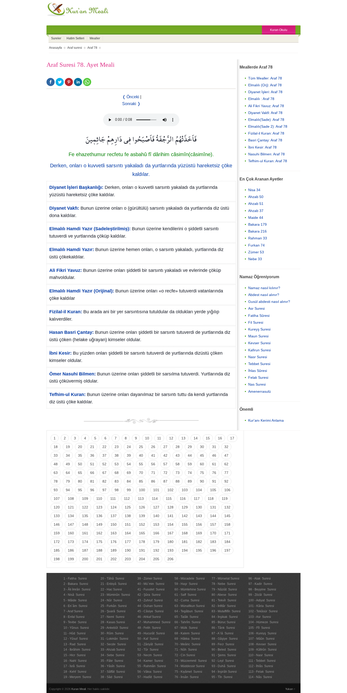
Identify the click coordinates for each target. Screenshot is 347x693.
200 (85, 559)
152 (142, 524)
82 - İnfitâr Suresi (224, 606)
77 (226, 473)
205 (156, 559)
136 (99, 516)
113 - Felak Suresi (261, 671)
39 (129, 455)
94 (68, 490)
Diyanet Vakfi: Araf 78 (265, 113)
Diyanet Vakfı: (64, 208)
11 (159, 438)
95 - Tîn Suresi (222, 677)
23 (117, 447)
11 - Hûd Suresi (75, 633)
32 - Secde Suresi (113, 644)
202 (114, 559)
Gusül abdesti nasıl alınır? (269, 302)
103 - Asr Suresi (259, 617)
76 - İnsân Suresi (187, 677)
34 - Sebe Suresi (112, 655)
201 (99, 559)
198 (57, 559)
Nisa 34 (254, 190)
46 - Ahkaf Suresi (149, 617)
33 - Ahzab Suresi (113, 649)
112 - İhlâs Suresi (260, 666)
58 (178, 464)
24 (129, 447)
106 (227, 490)
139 (142, 516)
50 (80, 464)
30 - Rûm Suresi (112, 633)
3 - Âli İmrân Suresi (77, 589)
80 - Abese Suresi (224, 595)
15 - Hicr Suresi (75, 655)
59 (190, 464)
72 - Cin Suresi (185, 655)
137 (114, 516)
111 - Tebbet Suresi (262, 661)
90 (202, 481)
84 (129, 481)
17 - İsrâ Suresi (74, 666)
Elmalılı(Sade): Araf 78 (266, 120)
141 (170, 516)
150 (114, 524)
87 (165, 481)
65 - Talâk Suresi (186, 617)
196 (213, 550)
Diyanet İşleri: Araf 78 (265, 92)
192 (156, 550)
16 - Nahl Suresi (75, 661)
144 (213, 516)
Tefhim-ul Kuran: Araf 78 (267, 161)
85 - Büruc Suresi (223, 622)
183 (213, 542)
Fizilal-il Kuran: (65, 311)
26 (153, 447)
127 (156, 507)
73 (178, 473)
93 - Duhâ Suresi (224, 666)
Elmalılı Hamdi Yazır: (71, 249)
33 (56, 455)
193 (170, 550)
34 (68, 455)
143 (199, 516)
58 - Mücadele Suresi (190, 578)
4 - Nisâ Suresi (74, 595)
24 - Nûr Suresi (111, 600)
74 (190, 473)
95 (80, 490)
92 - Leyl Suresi (223, 661)
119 (225, 499)
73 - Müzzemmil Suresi (191, 661)
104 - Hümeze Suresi (263, 622)
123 (99, 507)
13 (183, 438)
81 (92, 481)
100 (142, 490)
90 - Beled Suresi (224, 649)
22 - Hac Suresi (111, 589)
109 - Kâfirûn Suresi (262, 649)
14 (196, 438)
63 (56, 473)
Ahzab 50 (255, 197)
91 (214, 481)
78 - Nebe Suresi (224, 584)
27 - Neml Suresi (112, 617)
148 (85, 524)
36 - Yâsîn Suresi (113, 666)
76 (214, 473)
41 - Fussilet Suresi (151, 589)
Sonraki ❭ (131, 104)
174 (85, 542)
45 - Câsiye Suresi (150, 611)
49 (68, 464)
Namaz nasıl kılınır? (264, 288)
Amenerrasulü (259, 391)
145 (227, 516)
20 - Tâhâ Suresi (112, 578)
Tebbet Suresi (259, 364)
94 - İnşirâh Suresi (224, 671)
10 (147, 438)
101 (156, 490)
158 (227, 524)
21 (92, 447)
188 (99, 550)
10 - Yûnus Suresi (76, 628)
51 (92, 464)
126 (142, 507)
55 (141, 464)
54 (129, 464)
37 (104, 455)
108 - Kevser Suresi (262, 644)
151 (128, 524)
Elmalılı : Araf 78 (261, 99)
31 (214, 447)
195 (199, 550)
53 (117, 464)
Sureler (56, 38)
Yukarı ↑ (290, 688)
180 (170, 542)
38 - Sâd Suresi (112, 677)
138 (128, 516)
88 (178, 481)
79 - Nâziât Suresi (224, 589)
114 (155, 499)
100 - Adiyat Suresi (261, 600)
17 (232, 438)
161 (85, 533)
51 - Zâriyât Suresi (150, 644)
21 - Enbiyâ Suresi (114, 584)
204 (142, 559)
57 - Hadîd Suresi (149, 677)
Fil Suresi (255, 322)
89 (190, 481)
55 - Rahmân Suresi (151, 666)
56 (153, 464)
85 (141, 481)
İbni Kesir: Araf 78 (262, 147)
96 (92, 490)
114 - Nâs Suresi (260, 677)
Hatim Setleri (75, 38)
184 (227, 542)
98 (117, 490)
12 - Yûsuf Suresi (76, 638)
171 (227, 533)
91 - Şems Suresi (224, 655)
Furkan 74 (256, 245)
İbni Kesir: (60, 353)
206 (170, 559)
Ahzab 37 (255, 211)
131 (213, 507)
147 (71, 524)
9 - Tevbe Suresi (75, 622)
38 (117, 455)
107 (57, 499)
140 (156, 516)
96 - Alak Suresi (259, 578)
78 (56, 481)
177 (128, 542)
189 (114, 550)
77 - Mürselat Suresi (225, 578)
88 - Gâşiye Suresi (225, 638)
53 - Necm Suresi (149, 655)
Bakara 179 (257, 224)
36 (92, 455)
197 (227, 550)
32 (226, 447)
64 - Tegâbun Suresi (189, 611)
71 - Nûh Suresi (186, 649)
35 (80, 455)
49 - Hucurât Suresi (151, 633)
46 (214, 455)
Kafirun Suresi (259, 350)
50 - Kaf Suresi (148, 638)
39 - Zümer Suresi (149, 578)
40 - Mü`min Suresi (150, 584)
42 (165, 455)
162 (99, 533)
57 (165, 464)
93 (56, 490)
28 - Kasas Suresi (113, 622)
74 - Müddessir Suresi (190, 666)
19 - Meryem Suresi (77, 677)
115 (169, 499)
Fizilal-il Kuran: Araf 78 (266, 133)
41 (153, 455)
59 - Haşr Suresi (186, 584)
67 (104, 473)
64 (68, 473)
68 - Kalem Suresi (187, 633)
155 (185, 524)
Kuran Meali (78, 688)
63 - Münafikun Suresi (190, 606)
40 (141, 455)
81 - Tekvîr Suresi (224, 600)
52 (104, 464)
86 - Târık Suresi (223, 628)
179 (156, 542)
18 (56, 447)
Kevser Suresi (259, 343)
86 (153, 481)
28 (178, 447)
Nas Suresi (257, 384)
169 (199, 533)
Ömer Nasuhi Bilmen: (72, 373)
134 (71, 516)
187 (85, 550)
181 (185, 542)
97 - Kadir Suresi (260, 584)
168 (185, 533)
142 (185, 516)
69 (129, 473)
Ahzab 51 (255, 204)
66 (92, 473)
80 (80, 481)
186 (71, 550)
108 (71, 499)
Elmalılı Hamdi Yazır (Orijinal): (81, 290)
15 (208, 438)
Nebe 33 (255, 259)
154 (170, 524)
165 (142, 533)
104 (199, 490)
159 (57, 533)
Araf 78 (92, 48)
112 (127, 499)
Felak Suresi (258, 377)
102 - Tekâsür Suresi (263, 611)
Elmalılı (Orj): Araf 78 (265, 85)
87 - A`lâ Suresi (222, 633)
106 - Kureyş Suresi (262, 633)
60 (202, 464)
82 (104, 481)
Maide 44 (255, 218)
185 (57, 550)
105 (213, 490)
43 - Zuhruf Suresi (150, 600)
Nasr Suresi (257, 357)
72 (165, 473)
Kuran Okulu (278, 30)
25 (141, 447)
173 (71, 542)
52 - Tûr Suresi (148, 649)
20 (80, 447)
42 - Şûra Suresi (149, 595)
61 (214, 464)
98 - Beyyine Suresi (262, 589)
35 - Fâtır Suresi (112, 661)
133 (57, 516)
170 (213, 533)
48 (56, 464)
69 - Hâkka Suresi (187, 638)
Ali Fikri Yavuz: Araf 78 (266, 106)
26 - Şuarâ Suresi (113, 611)
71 (153, 473)
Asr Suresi (256, 308)
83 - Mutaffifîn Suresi (226, 611)
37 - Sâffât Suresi (113, 671)
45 (202, 455)
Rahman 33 (257, 238)
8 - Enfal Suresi (74, 617)
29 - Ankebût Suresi (114, 628)
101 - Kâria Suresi (261, 606)
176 (114, 542)
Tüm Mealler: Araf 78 (265, 78)
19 (68, 447)
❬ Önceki (130, 97)
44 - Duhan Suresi (150, 606)
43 (178, 455)
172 (57, 542)
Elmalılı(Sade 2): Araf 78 (267, 126)
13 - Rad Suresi (75, 644)
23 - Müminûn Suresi (115, 595)
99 (129, 490)
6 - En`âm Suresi (75, 606)
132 (227, 507)
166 (156, 533)
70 (141, 473)
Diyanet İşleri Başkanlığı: (76, 187)
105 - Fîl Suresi (259, 628)
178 (142, 542)
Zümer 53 (256, 252)
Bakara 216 (257, 231)
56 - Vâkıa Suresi (149, 671)
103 (185, 490)
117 (197, 499)
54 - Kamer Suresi (150, 661)
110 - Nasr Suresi (260, 655)
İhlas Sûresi (257, 371)
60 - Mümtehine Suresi (190, 589)
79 (68, 481)
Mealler (95, 38)
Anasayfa (55, 48)
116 (183, 499)
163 (114, 533)
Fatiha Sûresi (259, 316)
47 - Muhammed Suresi (153, 622)
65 (80, 473)
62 (226, 464)
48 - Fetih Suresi (149, 628)
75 (202, 473)
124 (114, 507)
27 (165, 447)
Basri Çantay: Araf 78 (265, 140)
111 (113, 499)
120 (57, 507)
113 (141, 499)
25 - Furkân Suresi (114, 606)
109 (85, 499)
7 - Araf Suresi (73, 611)
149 (99, 524)
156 (199, 524)
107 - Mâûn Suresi (261, 638)
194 (185, 550)
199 (71, 559)
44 (190, 455)
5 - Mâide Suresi (75, 600)
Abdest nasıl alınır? (263, 295)
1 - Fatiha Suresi (75, 578)
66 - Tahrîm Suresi (187, 622)
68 (117, 473)
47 (226, 455)
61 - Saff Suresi (185, 595)
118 (211, 499)
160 (71, 533)
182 (199, 542)
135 (85, 516)
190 (128, 550)
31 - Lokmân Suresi (114, 638)
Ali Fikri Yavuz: (65, 270)
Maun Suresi (258, 336)
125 (128, 507)
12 (171, 438)
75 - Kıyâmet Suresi (188, 671)
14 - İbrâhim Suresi (77, 649)
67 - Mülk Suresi (186, 628)
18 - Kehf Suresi (75, 671)
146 (57, 524)
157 (213, 524)
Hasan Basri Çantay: (71, 332)
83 (117, 481)
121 (71, 507)
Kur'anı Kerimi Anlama (266, 420)
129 (185, 507)
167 (170, 533)
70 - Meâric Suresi (187, 644)
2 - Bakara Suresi (76, 584)
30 (202, 447)
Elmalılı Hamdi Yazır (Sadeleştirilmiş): (90, 228)
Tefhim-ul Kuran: (67, 394)
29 (190, 447)
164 (128, 533)
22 (104, 447)
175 (99, 542)
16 (220, 438)
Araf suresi (74, 48)
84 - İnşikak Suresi (225, 617)
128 (170, 507)
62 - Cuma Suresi (187, 600)
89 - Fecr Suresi (223, 644)
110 (99, 499)
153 (156, 524)
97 (104, 490)
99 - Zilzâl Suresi (260, 595)
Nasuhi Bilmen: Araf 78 (266, 154)
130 (199, 507)
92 (226, 481)
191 (142, 550)
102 (170, 490)
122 (85, 507)
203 (128, 559)
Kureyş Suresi (259, 329)
